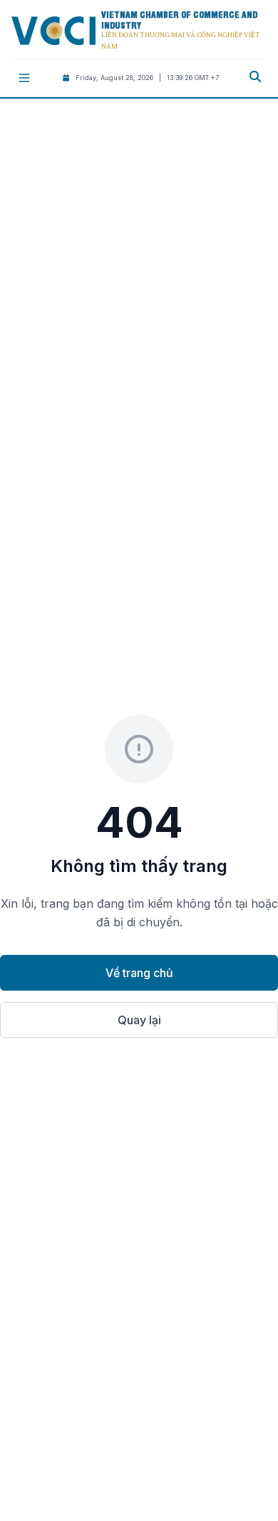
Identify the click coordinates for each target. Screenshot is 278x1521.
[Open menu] (24, 78)
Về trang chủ (139, 973)
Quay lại (139, 1020)
